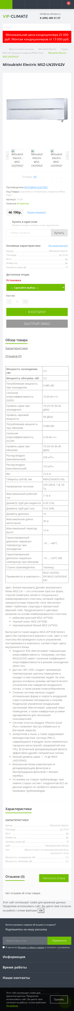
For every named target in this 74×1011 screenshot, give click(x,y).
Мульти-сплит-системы (21, 49)
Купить (59, 233)
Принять (59, 999)
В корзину (37, 312)
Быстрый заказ (37, 323)
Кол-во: (10, 295)
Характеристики (16, 348)
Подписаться (59, 940)
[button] (31, 4)
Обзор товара (16, 340)
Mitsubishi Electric (47, 49)
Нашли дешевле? (36, 212)
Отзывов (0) (13, 356)
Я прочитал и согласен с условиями (38, 947)
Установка (13, 280)
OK (41, 910)
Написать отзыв (54, 878)
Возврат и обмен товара (31, 947)
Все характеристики (58, 245)
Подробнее (12, 1005)
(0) (35, 176)
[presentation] (7, 155)
